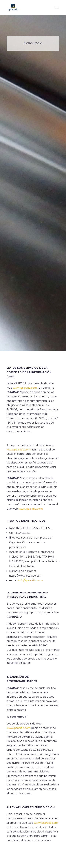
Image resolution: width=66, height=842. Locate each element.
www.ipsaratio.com (31, 508)
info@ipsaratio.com (30, 580)
